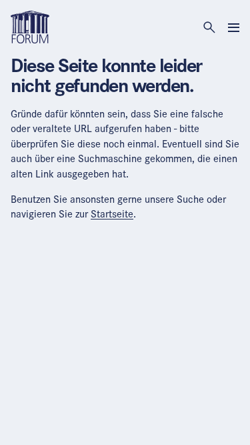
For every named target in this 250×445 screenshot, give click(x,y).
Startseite (112, 213)
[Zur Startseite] (30, 26)
